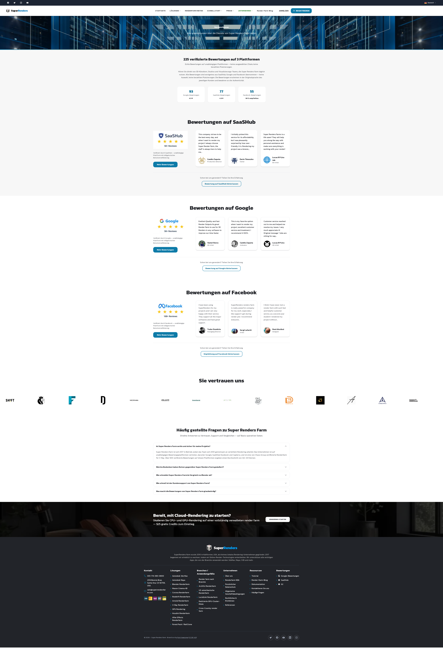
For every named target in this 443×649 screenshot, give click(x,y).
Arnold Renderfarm (179, 600)
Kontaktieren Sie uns (259, 588)
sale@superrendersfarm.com (156, 591)
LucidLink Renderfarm (207, 597)
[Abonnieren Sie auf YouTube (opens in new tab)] (283, 637)
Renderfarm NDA (231, 580)
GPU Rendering (177, 609)
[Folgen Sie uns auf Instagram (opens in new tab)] (296, 637)
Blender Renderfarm (180, 584)
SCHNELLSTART (213, 10)
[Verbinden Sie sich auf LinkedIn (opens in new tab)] (290, 637)
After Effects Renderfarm (176, 619)
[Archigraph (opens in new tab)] (300, 400)
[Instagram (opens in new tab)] (21, 2)
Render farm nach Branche (205, 580)
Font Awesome (182, 637)
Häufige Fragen (257, 592)
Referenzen (229, 605)
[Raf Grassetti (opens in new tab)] (269, 400)
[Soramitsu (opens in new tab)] (393, 400)
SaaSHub (282, 580)
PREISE (229, 10)
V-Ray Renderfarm (179, 605)
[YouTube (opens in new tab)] (27, 2)
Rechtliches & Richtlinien (230, 599)
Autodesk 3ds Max (179, 575)
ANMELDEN (284, 10)
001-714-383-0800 (155, 575)
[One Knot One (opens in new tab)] (207, 400)
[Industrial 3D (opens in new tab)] (238, 400)
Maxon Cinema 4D (178, 588)
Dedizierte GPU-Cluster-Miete (208, 602)
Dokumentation (257, 584)
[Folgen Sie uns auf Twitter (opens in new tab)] (270, 637)
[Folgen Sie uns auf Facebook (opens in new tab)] (277, 637)
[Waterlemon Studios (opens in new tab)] (176, 400)
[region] (243, 149)
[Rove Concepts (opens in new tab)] (424, 400)
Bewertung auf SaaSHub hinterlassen (221, 183)
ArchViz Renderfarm (206, 586)
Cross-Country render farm (207, 609)
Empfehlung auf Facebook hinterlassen (221, 354)
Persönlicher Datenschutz (229, 585)
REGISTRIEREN (302, 10)
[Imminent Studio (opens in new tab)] (145, 400)
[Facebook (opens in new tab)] (8, 2)
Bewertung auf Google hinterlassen (221, 268)
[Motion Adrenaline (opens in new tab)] (362, 400)
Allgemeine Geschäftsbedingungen (234, 592)
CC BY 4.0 (192, 637)
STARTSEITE (160, 10)
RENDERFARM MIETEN (194, 10)
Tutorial (254, 575)
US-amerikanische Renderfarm (205, 591)
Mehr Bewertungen (165, 164)
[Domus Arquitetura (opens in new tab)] (52, 400)
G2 (279, 584)
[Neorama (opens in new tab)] (83, 400)
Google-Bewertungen (287, 575)
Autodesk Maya (177, 580)
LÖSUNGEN (174, 10)
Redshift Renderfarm (180, 596)
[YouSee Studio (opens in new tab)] (114, 400)
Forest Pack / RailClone (181, 624)
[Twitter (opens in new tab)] (14, 2)
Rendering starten (277, 519)
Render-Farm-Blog (265, 10)
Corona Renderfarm (179, 592)
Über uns (228, 575)
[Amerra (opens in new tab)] (331, 400)
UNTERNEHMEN (244, 10)
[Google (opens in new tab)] (170, 225)
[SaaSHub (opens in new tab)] (170, 140)
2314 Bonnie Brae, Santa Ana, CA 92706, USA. (156, 583)
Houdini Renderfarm (180, 613)
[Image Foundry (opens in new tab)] (21, 400)
